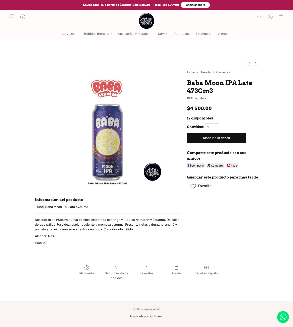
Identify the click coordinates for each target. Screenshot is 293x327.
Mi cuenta (86, 273)
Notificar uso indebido (146, 309)
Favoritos (146, 273)
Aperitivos (182, 34)
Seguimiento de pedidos (116, 275)
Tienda (206, 72)
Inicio (191, 72)
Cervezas (69, 34)
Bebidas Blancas (97, 34)
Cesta (176, 273)
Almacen (224, 34)
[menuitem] (249, 63)
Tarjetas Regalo (206, 273)
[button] (195, 5)
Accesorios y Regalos (134, 34)
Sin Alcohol (204, 34)
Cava (162, 34)
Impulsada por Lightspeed (146, 316)
